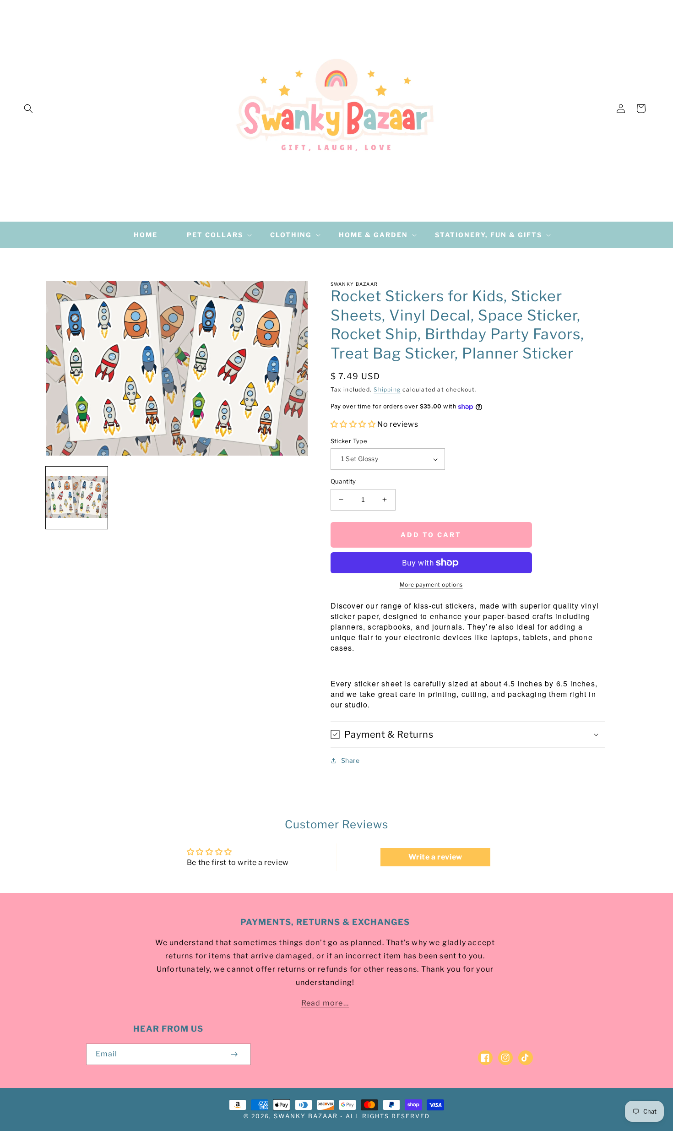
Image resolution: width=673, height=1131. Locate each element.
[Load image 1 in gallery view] (77, 497)
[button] (28, 108)
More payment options (431, 584)
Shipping (387, 389)
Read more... (325, 1003)
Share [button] (350, 760)
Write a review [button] (435, 857)
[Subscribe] (234, 1054)
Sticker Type (349, 441)
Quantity (343, 481)
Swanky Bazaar (306, 1116)
